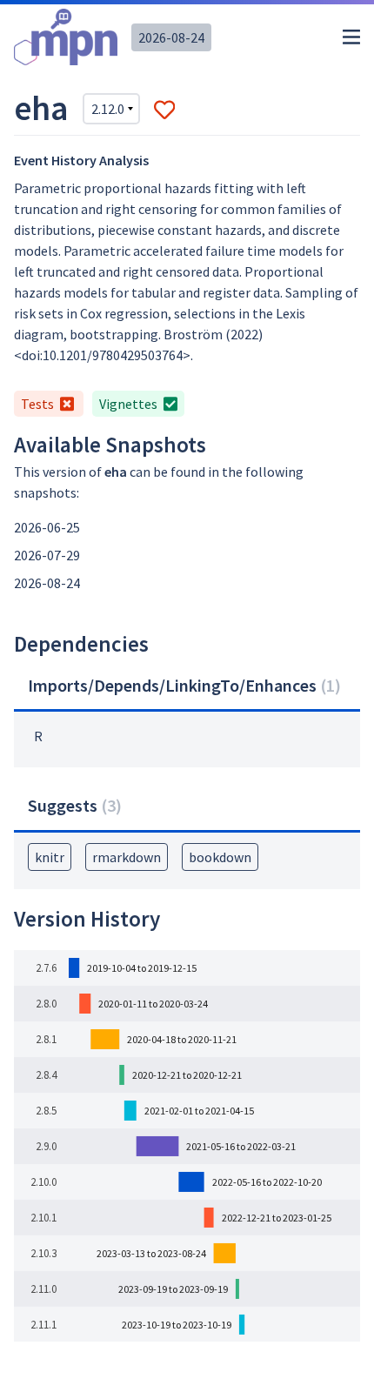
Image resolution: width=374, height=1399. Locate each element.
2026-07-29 (47, 555)
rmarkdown (126, 857)
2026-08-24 (171, 37)
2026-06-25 (47, 527)
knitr (49, 857)
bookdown (220, 857)
